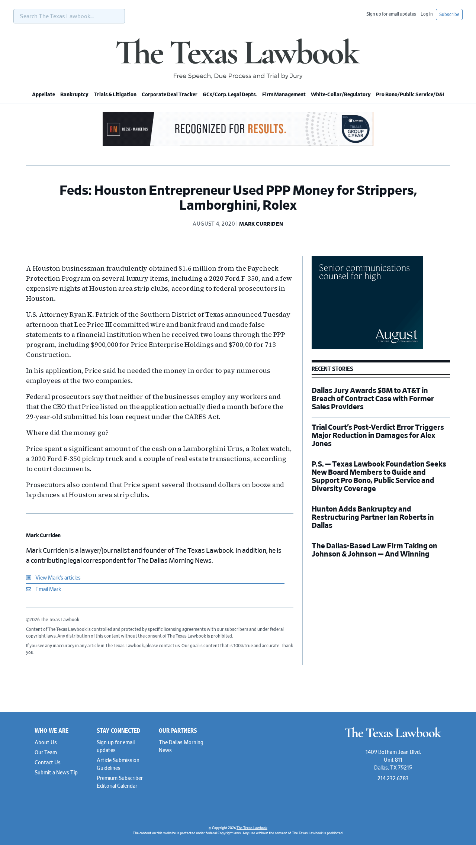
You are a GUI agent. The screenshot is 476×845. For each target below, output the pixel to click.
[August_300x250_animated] (367, 348)
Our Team (46, 752)
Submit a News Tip (56, 772)
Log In (427, 14)
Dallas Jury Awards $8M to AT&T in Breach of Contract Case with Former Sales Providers (373, 399)
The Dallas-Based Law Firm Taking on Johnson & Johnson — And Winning (374, 550)
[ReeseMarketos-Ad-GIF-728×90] (238, 144)
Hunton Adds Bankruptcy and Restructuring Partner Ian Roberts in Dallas (373, 517)
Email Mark (47, 589)
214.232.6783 (393, 778)
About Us (46, 742)
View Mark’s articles (57, 578)
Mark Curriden (43, 535)
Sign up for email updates (391, 14)
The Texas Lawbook (238, 58)
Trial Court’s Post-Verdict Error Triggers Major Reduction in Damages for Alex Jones (378, 436)
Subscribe (449, 14)
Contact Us (48, 762)
